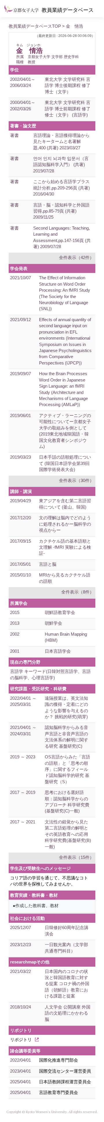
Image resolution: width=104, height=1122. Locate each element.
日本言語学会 (58, 651)
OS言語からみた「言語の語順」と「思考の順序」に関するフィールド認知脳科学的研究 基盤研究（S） (67, 769)
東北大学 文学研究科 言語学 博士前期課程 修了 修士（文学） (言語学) (67, 108)
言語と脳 (47, 564)
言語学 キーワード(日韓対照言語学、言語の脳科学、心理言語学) (50, 674)
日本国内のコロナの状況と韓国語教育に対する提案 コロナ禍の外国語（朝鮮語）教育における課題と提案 (67, 984)
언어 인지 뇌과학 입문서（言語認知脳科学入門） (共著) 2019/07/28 (61, 164)
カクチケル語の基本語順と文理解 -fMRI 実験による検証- (65, 547)
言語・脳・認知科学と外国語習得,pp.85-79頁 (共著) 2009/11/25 (61, 211)
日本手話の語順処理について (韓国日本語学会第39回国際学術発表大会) (65, 463)
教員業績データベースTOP (35, 26)
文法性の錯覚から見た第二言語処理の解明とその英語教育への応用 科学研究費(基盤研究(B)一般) (68, 834)
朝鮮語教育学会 (60, 612)
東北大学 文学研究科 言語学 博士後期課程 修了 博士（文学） (67, 85)
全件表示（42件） (76, 257)
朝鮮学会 (53, 623)
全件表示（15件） (76, 857)
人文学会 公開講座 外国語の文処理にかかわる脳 (67, 1013)
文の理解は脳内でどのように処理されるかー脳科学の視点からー (65, 524)
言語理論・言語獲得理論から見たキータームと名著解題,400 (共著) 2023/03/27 (61, 141)
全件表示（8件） (77, 591)
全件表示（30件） (76, 480)
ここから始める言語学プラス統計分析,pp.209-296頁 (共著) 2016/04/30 (61, 187)
